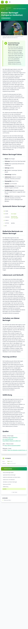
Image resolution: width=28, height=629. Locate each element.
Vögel (8, 461)
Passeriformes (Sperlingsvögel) (14, 217)
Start (3, 8)
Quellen (4, 489)
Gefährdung (5, 486)
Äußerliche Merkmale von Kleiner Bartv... (12, 477)
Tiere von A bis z (8, 8)
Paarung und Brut (7, 484)
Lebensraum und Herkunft (9, 479)
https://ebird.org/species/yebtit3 (12, 445)
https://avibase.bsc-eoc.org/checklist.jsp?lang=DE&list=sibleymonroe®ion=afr (12, 439)
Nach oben (14, 492)
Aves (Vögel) (13, 213)
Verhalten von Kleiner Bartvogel (10, 482)
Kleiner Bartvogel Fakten (8, 472)
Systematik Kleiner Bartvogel (9, 475)
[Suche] (6, 2)
